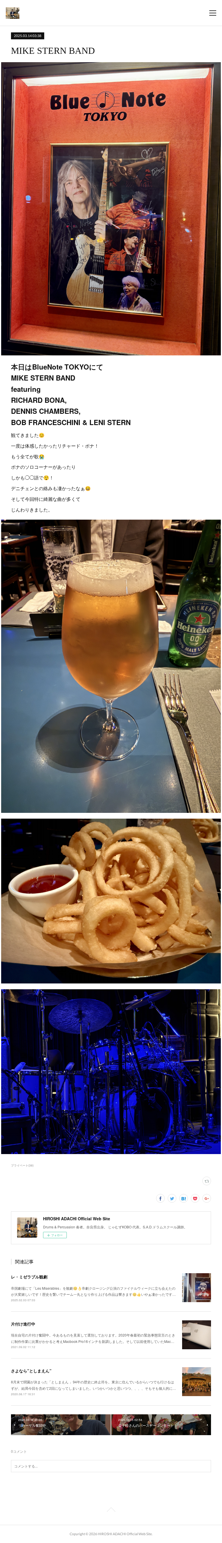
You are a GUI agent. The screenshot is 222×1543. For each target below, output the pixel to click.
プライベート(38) (22, 1165)
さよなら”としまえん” (31, 1371)
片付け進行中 (23, 1324)
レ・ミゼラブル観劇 (29, 1277)
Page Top (111, 1510)
